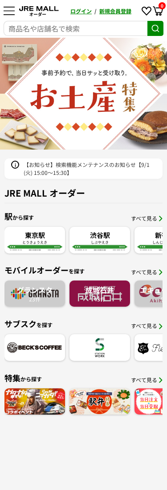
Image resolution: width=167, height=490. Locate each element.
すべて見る (144, 218)
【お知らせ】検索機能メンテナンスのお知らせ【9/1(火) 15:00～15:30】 (87, 168)
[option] (83, 94)
